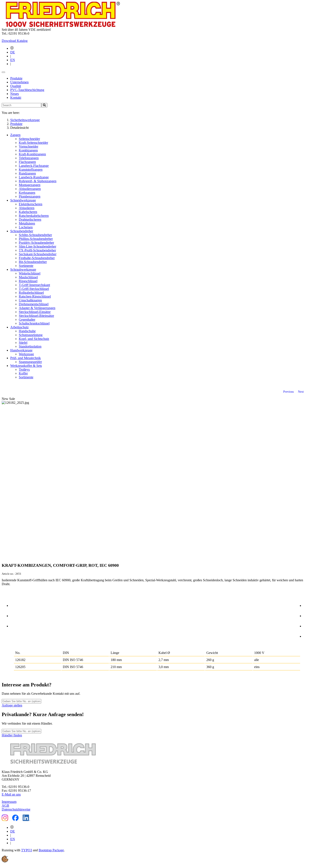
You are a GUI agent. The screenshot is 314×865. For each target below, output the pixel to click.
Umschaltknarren (30, 300)
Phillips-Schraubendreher (36, 239)
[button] (5, 861)
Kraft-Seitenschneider (33, 142)
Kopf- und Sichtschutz (34, 339)
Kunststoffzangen (31, 169)
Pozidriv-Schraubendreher (36, 242)
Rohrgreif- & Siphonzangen (37, 181)
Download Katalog (15, 41)
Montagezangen (29, 185)
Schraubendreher (21, 231)
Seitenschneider (29, 139)
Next (301, 391)
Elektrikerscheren (30, 204)
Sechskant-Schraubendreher (37, 254)
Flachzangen (27, 162)
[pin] (14, 605)
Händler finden (12, 735)
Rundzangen (27, 173)
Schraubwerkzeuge (23, 269)
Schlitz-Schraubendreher (35, 235)
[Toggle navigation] (3, 72)
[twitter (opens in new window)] (307, 615)
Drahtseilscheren (30, 219)
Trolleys (24, 369)
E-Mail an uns (11, 794)
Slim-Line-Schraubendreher (37, 246)
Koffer (23, 373)
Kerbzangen (27, 192)
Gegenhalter (27, 319)
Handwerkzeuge (21, 350)
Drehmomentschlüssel (33, 304)
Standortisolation (30, 346)
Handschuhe (27, 331)
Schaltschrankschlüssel (34, 323)
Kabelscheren (28, 212)
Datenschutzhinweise (16, 809)
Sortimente (26, 265)
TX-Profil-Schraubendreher (37, 250)
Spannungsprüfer (30, 362)
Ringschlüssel (28, 281)
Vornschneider (28, 146)
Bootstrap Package (51, 850)
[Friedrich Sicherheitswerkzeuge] (61, 26)
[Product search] (44, 105)
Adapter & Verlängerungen (37, 308)
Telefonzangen (29, 158)
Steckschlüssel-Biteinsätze (36, 315)
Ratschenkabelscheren (34, 215)
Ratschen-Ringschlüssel (35, 296)
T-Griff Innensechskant (34, 285)
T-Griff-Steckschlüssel (34, 289)
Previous (288, 391)
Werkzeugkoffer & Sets (26, 365)
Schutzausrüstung (31, 335)
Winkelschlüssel (29, 273)
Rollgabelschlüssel (31, 292)
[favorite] (14, 625)
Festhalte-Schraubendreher (37, 258)
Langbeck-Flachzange (34, 165)
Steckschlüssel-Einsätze (35, 312)
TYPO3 (26, 850)
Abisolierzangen (30, 189)
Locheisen (26, 227)
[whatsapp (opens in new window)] (307, 635)
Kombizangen (28, 150)
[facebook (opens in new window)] (307, 605)
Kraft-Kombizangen (32, 154)
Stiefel (23, 342)
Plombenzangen (29, 196)
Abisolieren (26, 208)
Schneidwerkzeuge (23, 200)
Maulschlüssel (28, 277)
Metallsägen (27, 223)
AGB (5, 805)
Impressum (9, 801)
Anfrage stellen (12, 705)
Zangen (15, 135)
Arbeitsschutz (19, 327)
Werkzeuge (26, 354)
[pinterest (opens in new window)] (307, 625)
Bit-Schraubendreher (33, 262)
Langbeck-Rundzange (34, 177)
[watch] (14, 615)
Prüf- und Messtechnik (25, 358)
